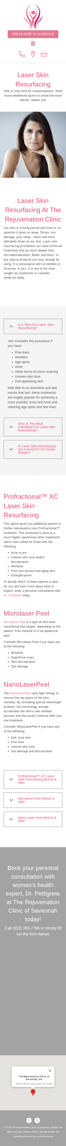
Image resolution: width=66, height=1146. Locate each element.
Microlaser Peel (14, 622)
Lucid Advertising (44, 1136)
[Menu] (33, 43)
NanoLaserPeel (20, 693)
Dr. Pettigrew (12, 595)
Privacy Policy (31, 1132)
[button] (33, 326)
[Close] (50, 1070)
